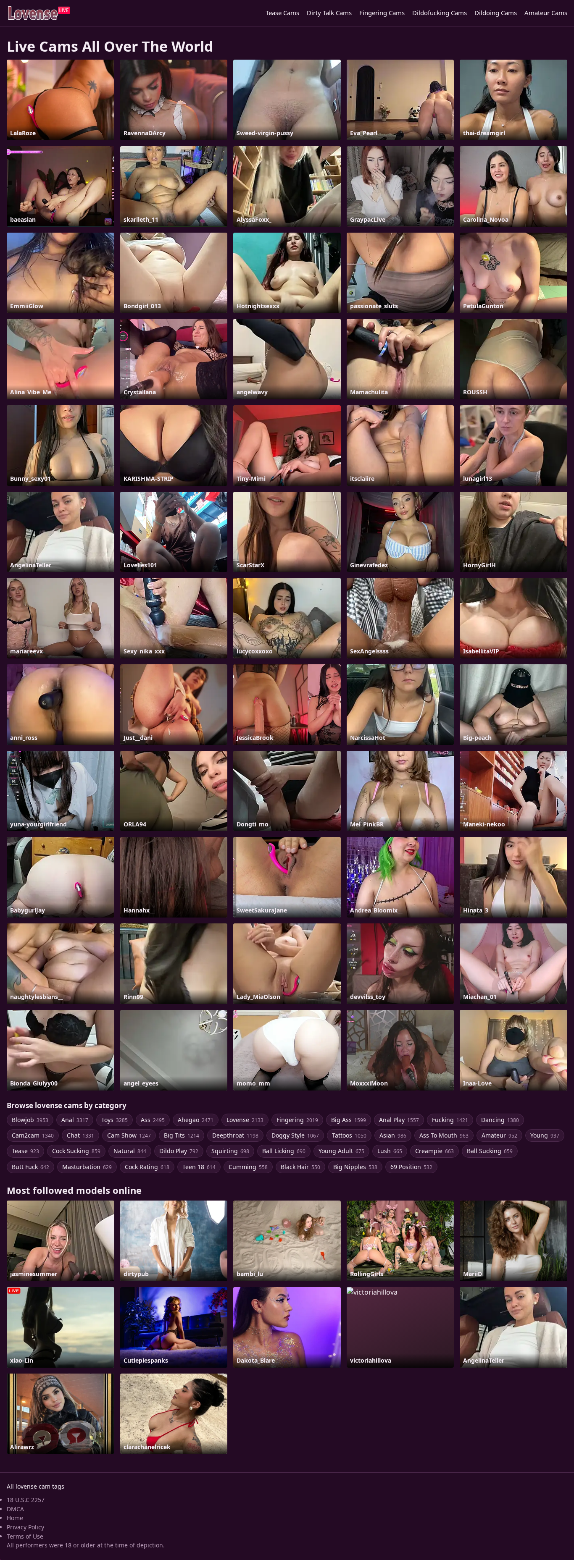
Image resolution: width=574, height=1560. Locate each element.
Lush (389, 1151)
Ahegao (195, 1120)
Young (544, 1135)
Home (15, 1518)
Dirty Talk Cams (329, 12)
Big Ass (348, 1120)
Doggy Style (295, 1135)
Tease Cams (282, 12)
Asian (392, 1135)
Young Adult (341, 1151)
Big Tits (181, 1135)
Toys (114, 1120)
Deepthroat (235, 1135)
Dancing (500, 1120)
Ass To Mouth (444, 1135)
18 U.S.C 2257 (26, 1500)
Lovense (244, 1120)
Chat (80, 1135)
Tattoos (349, 1135)
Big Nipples (355, 1167)
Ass (153, 1120)
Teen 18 (199, 1167)
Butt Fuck (30, 1167)
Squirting (230, 1151)
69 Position (411, 1167)
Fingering (297, 1120)
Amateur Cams (545, 12)
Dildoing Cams (495, 12)
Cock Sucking (76, 1151)
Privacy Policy (25, 1527)
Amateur (499, 1135)
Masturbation (87, 1167)
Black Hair (300, 1167)
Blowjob (30, 1120)
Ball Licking (283, 1151)
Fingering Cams (382, 12)
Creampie (434, 1151)
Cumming (248, 1167)
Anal (74, 1120)
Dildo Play (178, 1151)
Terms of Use (25, 1536)
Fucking (450, 1120)
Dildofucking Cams (439, 12)
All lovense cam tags (35, 1486)
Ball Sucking (490, 1151)
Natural (129, 1151)
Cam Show (129, 1135)
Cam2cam (33, 1135)
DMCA (15, 1509)
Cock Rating (147, 1167)
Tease (25, 1151)
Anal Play (399, 1120)
